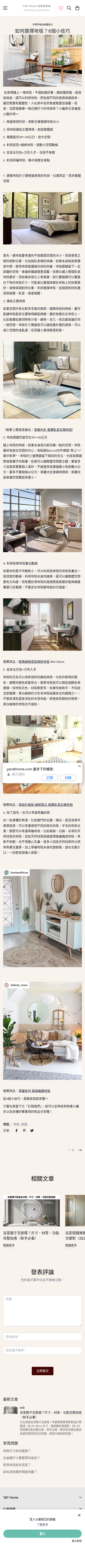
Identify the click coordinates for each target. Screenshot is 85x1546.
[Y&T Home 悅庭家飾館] (36, 8)
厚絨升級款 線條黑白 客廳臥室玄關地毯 (46, 805)
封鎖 (68, 777)
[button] (77, 8)
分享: (6, 1130)
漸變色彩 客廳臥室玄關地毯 (53, 430)
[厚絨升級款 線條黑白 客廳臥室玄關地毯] (42, 754)
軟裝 (24, 1124)
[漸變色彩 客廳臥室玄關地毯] (42, 380)
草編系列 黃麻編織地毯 (34, 1091)
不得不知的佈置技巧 (42, 24)
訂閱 (49, 777)
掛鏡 (22, 1407)
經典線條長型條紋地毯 (34, 662)
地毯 (16, 1124)
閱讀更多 (9, 1245)
